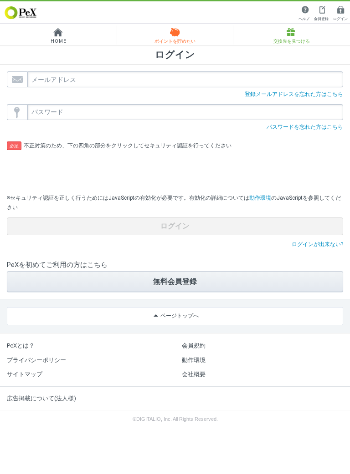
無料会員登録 (175, 281)
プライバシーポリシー (36, 360)
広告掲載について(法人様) (41, 398)
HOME (59, 41)
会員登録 (321, 19)
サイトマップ (24, 374)
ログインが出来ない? (317, 244)
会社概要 (194, 374)
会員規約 (194, 345)
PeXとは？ (21, 345)
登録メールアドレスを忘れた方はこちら (294, 94)
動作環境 (260, 198)
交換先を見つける (291, 41)
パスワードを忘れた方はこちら (305, 127)
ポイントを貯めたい (175, 41)
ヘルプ (304, 19)
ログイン (340, 19)
